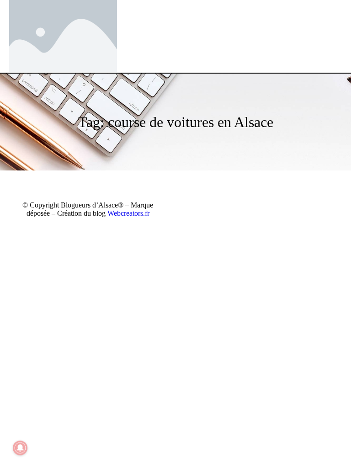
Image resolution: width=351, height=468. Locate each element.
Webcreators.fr (128, 213)
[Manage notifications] (20, 448)
